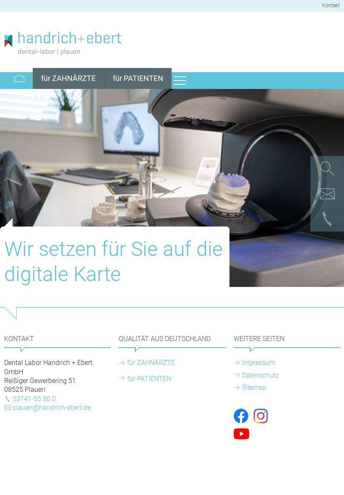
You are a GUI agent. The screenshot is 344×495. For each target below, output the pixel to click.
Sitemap (254, 387)
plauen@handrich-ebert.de (52, 408)
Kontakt (331, 5)
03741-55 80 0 (34, 399)
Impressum (258, 363)
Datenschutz (260, 375)
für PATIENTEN (149, 379)
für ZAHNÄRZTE (151, 363)
